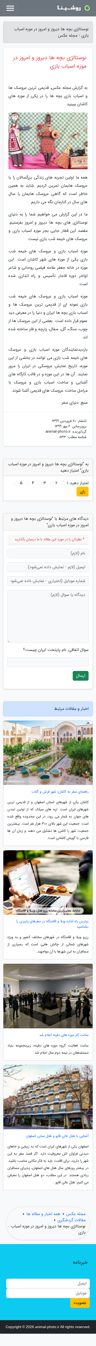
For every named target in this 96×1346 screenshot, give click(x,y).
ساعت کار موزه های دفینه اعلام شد (64, 1035)
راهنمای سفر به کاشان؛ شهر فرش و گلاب (60, 791)
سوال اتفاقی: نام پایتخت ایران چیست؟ (56, 650)
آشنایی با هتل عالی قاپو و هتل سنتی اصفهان (57, 1136)
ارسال (80, 675)
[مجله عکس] (74, 8)
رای (82, 491)
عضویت (80, 1303)
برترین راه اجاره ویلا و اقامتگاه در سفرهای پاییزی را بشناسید (52, 924)
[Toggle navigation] (10, 8)
